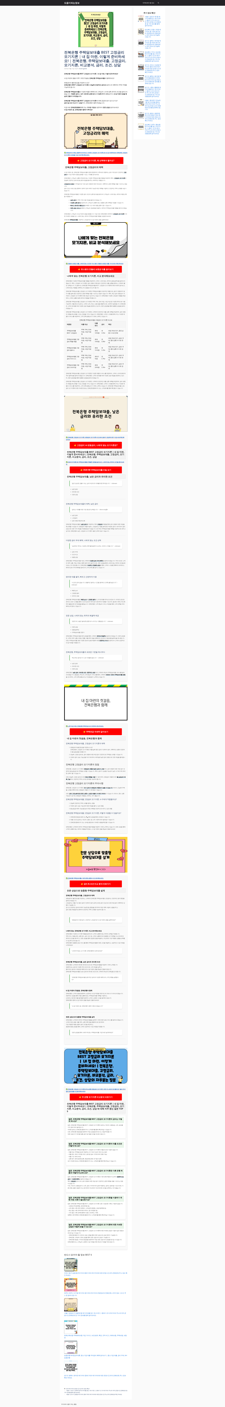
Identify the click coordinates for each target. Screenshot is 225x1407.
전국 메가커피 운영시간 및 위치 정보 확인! (77, 1388)
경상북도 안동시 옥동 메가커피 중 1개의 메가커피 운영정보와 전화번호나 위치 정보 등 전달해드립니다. (153, 33)
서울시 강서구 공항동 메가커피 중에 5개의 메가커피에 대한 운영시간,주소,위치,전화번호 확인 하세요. (94, 1394)
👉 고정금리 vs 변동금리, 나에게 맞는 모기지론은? (96, 445)
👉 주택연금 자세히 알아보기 (95, 731)
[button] (158, 3)
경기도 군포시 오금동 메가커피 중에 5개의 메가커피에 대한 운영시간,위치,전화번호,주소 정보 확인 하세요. (153, 68)
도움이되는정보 (72, 2)
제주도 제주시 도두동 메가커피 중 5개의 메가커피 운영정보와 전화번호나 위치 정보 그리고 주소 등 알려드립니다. (95, 1294)
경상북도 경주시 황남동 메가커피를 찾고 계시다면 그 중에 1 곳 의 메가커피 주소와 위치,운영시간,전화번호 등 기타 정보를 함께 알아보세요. (153, 129)
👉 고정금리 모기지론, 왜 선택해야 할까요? (96, 160)
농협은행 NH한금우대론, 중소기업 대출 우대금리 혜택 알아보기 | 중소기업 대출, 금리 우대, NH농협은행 (95, 1356)
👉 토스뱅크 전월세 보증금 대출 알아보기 (95, 269)
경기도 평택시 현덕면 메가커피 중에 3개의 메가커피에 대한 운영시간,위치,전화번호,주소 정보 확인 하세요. (95, 1376)
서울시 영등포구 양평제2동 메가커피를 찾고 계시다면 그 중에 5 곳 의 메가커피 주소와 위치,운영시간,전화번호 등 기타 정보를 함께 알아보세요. (95, 1314)
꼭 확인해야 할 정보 (148, 3)
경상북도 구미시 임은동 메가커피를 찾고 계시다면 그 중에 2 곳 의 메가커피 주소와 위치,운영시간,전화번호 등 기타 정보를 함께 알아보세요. (153, 56)
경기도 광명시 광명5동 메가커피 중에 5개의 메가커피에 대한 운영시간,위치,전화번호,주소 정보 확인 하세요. (153, 117)
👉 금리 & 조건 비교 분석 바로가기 (96, 884)
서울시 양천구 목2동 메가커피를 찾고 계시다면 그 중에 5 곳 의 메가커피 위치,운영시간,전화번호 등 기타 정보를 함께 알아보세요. (153, 21)
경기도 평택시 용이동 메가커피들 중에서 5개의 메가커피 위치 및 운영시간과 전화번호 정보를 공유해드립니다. (153, 79)
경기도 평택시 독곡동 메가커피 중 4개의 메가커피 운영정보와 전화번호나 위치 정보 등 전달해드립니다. (153, 44)
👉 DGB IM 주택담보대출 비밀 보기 (96, 470)
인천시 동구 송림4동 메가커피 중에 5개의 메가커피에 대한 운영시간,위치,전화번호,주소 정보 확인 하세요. (95, 1274)
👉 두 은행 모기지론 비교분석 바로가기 (95, 1097)
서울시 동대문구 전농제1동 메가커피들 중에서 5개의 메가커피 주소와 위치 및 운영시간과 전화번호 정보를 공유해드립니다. (153, 104)
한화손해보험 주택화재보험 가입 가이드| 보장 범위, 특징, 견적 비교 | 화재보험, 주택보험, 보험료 (95, 1336)
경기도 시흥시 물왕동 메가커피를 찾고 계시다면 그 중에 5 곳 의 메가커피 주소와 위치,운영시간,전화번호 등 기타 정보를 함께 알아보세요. (153, 91)
